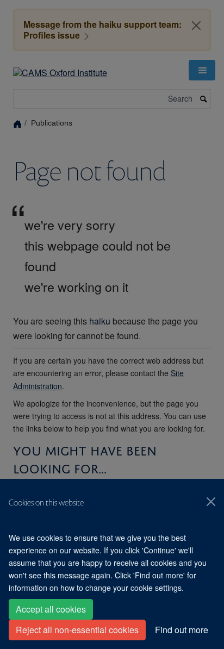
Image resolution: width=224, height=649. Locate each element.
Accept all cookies (51, 609)
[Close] (211, 501)
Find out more (181, 629)
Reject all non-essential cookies (77, 629)
